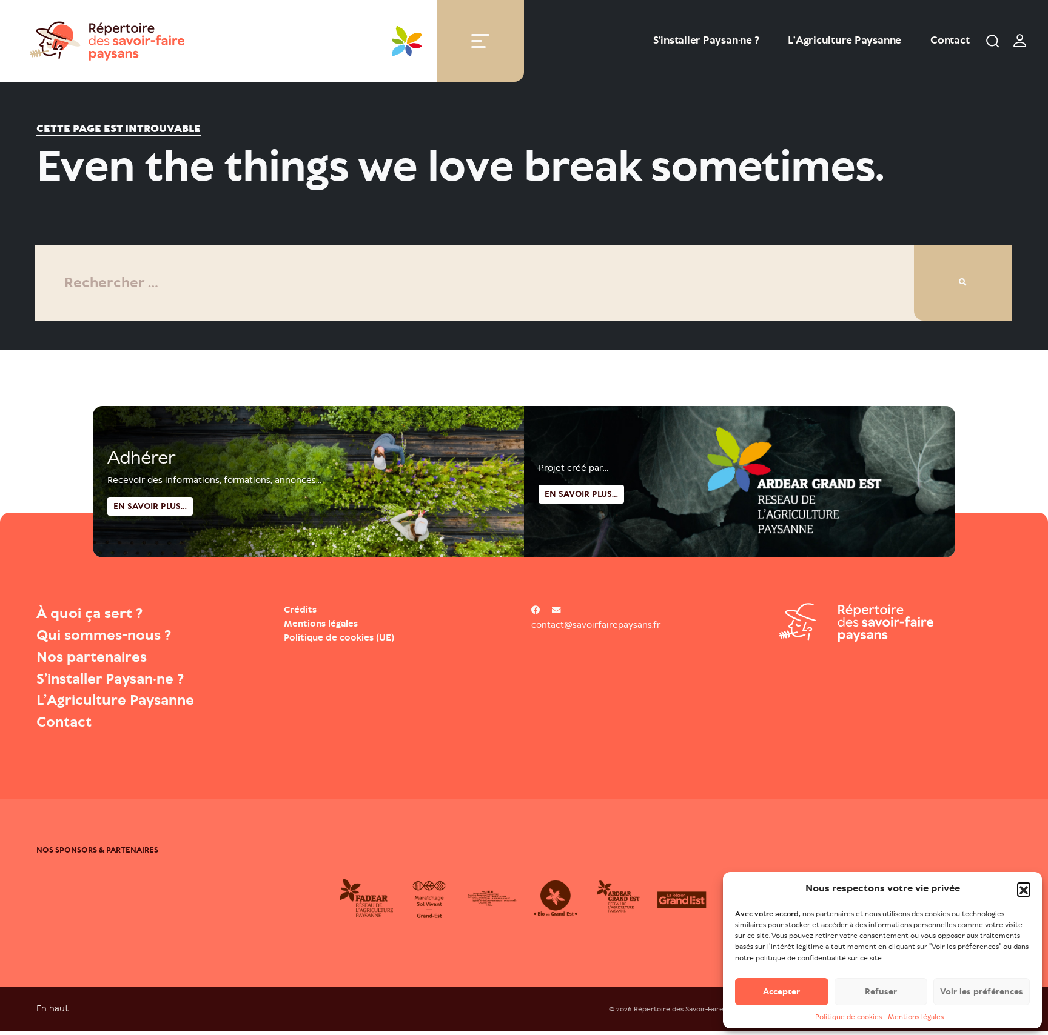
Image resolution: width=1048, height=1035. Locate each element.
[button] (1024, 889)
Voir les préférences (981, 992)
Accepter (781, 992)
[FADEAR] (366, 898)
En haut (52, 1008)
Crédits (300, 610)
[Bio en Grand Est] (555, 898)
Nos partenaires (91, 657)
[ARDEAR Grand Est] (618, 898)
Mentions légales (916, 1017)
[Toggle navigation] (480, 41)
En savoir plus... (581, 494)
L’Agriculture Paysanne (844, 40)
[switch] (1020, 41)
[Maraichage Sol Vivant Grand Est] (429, 898)
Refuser (881, 992)
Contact (949, 40)
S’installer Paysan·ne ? (706, 40)
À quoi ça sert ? (89, 613)
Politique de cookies (848, 1017)
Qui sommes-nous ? (103, 635)
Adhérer (141, 457)
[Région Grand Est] (681, 898)
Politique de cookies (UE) (339, 637)
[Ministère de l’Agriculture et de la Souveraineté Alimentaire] (492, 898)
